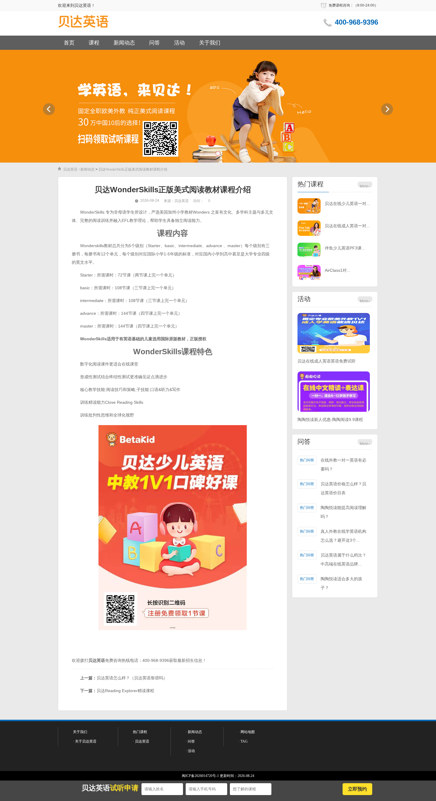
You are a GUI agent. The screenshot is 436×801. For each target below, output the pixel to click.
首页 (69, 43)
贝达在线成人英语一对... (347, 225)
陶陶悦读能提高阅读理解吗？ (343, 512)
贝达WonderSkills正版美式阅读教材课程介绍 (132, 169)
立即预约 (357, 789)
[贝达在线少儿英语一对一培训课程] (309, 206)
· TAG (243, 741)
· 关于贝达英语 (84, 741)
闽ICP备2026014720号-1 (200, 776)
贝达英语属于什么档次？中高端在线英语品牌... (343, 559)
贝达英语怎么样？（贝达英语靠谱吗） (132, 678)
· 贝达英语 (141, 741)
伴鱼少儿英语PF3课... (345, 248)
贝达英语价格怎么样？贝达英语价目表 (343, 488)
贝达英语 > (71, 169)
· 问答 (190, 741)
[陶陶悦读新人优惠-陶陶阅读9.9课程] (333, 392)
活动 (179, 43)
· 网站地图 (246, 732)
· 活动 (190, 751)
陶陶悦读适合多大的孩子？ (341, 583)
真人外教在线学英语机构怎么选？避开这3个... (343, 536)
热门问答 (307, 460)
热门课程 (310, 184)
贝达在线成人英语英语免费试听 (326, 361)
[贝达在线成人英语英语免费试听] (333, 333)
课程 (94, 43)
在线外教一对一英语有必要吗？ (343, 464)
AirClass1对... (337, 270)
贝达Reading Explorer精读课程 (125, 690)
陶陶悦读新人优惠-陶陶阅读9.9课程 (330, 419)
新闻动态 (124, 43)
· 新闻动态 (194, 732)
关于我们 (209, 43)
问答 (154, 43)
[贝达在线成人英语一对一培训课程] (309, 228)
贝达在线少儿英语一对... (347, 203)
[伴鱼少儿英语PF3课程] (309, 251)
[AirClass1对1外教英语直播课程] (309, 273)
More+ (365, 185)
